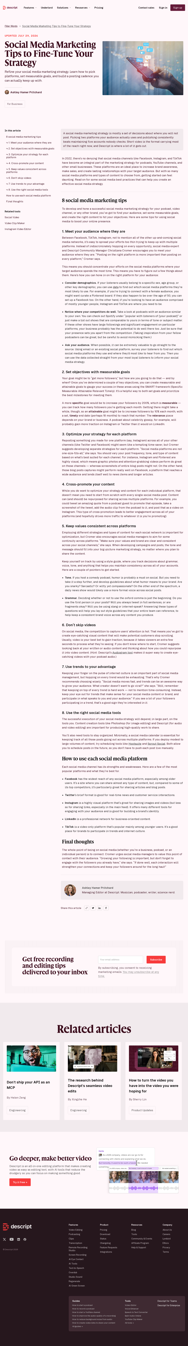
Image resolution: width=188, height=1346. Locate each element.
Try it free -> (20, 1182)
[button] (30, 7)
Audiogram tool (122, 652)
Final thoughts (14, 201)
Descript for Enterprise (169, 1305)
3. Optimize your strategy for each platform (27, 156)
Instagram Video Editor (18, 229)
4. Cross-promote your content (26, 163)
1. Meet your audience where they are (30, 142)
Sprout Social (156, 743)
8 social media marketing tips (23, 136)
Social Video (12, 217)
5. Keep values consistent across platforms (26, 170)
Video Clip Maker (15, 223)
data (116, 287)
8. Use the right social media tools (28, 189)
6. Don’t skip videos (20, 178)
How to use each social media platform (28, 195)
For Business (14, 104)
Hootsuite (135, 743)
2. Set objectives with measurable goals (31, 148)
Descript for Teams (167, 1301)
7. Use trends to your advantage (26, 183)
